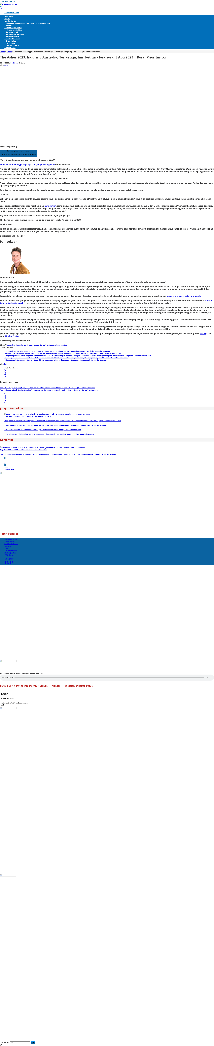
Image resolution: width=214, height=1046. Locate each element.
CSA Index (9, 555)
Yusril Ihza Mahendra (11, 544)
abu (8, 345)
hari (25, 345)
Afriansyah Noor (10, 550)
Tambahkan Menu (11, 12)
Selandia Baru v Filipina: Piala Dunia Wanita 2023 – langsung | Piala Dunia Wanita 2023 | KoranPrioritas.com (49, 434)
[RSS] (5, 377)
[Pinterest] (5, 374)
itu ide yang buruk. (192, 296)
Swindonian (50, 206)
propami (10, 558)
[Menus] (1, 6)
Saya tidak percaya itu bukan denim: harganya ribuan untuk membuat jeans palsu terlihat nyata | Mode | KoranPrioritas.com (57, 351)
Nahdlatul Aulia (9, 541)
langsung (60, 345)
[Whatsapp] (5, 403)
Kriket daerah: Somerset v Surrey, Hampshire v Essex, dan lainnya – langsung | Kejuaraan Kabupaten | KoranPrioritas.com (55, 360)
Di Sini (203, 333)
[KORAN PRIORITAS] (8, 4)
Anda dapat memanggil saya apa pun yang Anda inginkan (27, 164)
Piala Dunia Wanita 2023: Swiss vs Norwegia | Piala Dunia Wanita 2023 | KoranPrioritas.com (42, 429)
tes (65, 345)
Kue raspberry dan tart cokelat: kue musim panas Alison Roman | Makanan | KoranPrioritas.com (47, 388)
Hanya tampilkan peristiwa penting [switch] (18, 152)
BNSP (8, 562)
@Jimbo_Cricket (11, 336)
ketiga (36, 345)
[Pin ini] (5, 398)
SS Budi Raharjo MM (10, 539)
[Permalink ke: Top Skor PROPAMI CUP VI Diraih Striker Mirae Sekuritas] (47, 414)
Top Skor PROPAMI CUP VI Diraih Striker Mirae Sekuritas (27, 416)
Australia (19, 345)
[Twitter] (5, 372)
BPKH (6, 548)
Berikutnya (9, 469)
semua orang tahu (175, 296)
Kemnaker (7, 546)
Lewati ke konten (7, 1)
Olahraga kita (10, 552)
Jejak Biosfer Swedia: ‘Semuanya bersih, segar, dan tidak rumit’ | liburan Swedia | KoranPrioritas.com (49, 390)
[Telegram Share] (5, 400)
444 (5, 467)
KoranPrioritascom (48, 345)
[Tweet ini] (5, 396)
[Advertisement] (9, 109)
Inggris (30, 345)
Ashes (12, 345)
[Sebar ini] (4, 394)
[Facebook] (5, 370)
